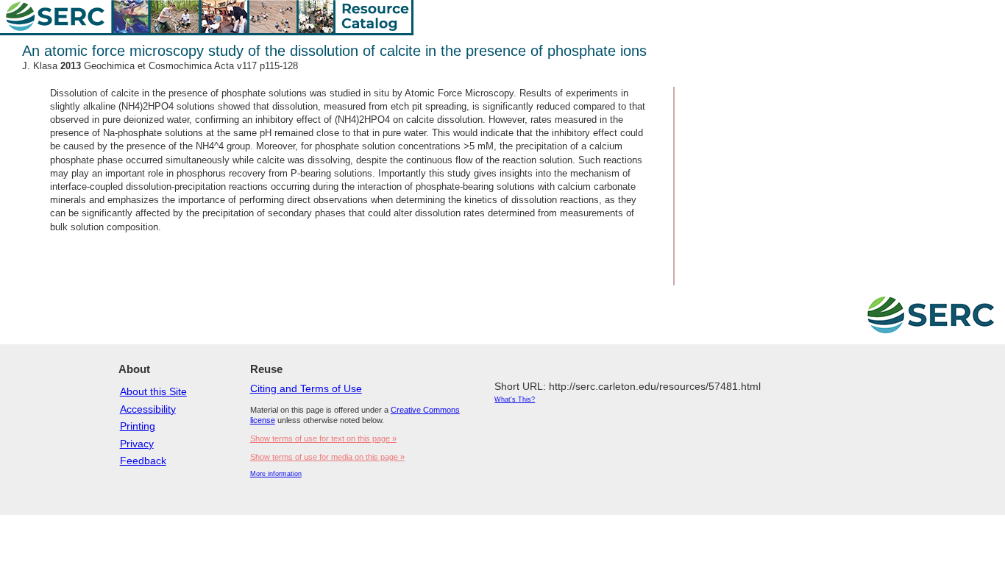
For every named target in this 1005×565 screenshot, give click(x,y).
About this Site (153, 391)
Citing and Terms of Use (306, 388)
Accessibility (148, 409)
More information (276, 473)
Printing (137, 426)
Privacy (137, 443)
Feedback (143, 460)
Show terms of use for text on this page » (323, 438)
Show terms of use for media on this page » (327, 456)
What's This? (514, 399)
